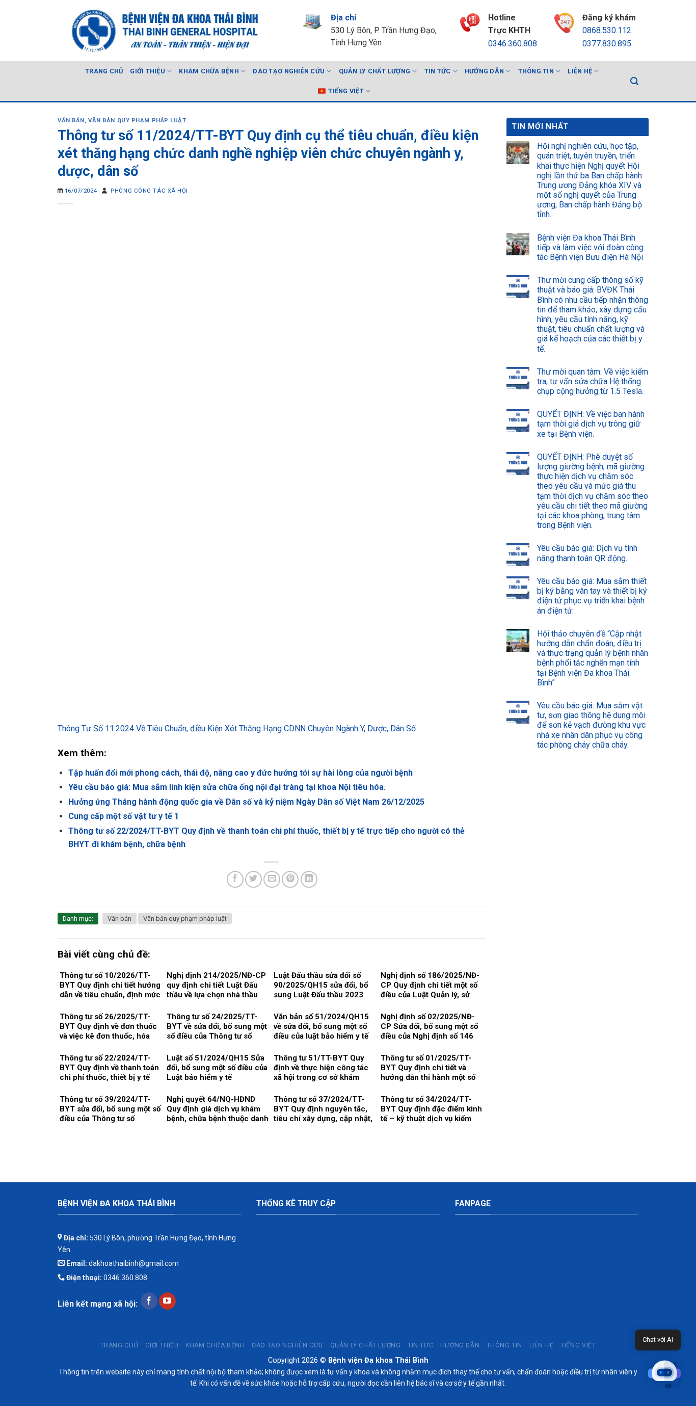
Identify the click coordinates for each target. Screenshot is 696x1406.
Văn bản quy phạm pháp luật (137, 120)
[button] (664, 1374)
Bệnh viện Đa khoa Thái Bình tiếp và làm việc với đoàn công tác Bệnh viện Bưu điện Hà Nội (590, 247)
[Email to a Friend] (271, 879)
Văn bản (71, 120)
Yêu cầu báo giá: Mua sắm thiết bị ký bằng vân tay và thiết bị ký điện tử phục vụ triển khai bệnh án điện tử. (592, 596)
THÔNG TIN (536, 71)
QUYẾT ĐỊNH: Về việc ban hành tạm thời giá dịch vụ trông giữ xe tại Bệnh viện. (591, 423)
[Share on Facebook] (235, 879)
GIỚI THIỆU (147, 71)
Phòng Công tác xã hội (149, 191)
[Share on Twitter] (253, 879)
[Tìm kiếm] (634, 81)
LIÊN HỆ (580, 71)
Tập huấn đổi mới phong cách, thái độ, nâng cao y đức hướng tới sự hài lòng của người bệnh (240, 773)
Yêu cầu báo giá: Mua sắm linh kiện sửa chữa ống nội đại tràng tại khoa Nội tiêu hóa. (227, 787)
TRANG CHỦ (104, 71)
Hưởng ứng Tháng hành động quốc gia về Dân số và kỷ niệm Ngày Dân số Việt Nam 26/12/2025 (246, 802)
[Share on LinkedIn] (309, 879)
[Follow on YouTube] (167, 1301)
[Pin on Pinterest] (290, 879)
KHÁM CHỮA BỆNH (209, 71)
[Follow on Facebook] (149, 1301)
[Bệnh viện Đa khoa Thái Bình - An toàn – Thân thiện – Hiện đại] (164, 30)
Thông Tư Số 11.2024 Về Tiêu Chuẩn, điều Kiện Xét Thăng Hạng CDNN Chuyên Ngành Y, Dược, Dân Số (237, 728)
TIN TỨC (437, 71)
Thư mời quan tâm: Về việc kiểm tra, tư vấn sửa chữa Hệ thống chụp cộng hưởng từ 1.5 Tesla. (592, 381)
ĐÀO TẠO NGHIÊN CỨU (289, 71)
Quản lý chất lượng (375, 71)
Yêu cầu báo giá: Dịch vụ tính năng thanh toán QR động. (587, 553)
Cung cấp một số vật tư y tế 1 (123, 816)
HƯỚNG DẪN (484, 71)
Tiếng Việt (346, 91)
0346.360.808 (512, 43)
